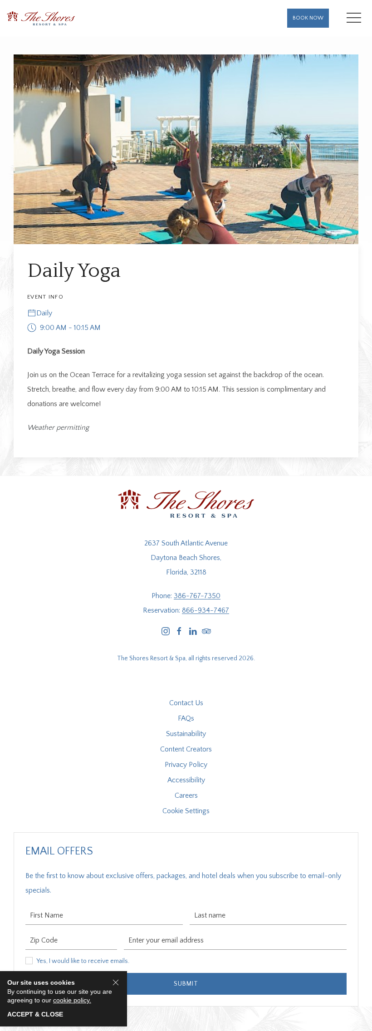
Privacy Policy (186, 765)
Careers (186, 795)
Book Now (308, 18)
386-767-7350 (197, 596)
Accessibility (186, 780)
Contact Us (186, 703)
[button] (354, 18)
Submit (186, 983)
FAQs (186, 718)
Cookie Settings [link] (186, 811)
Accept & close (35, 1014)
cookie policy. (72, 1000)
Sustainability (186, 734)
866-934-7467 (205, 610)
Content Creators (186, 749)
